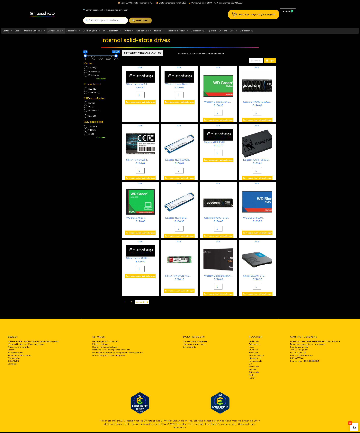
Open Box (94, 92)
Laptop (6, 30)
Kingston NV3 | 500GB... (177, 159)
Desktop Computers (33, 30)
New (92, 89)
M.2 (91, 106)
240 (91, 134)
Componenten (54, 30)
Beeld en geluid (90, 30)
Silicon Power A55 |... (137, 84)
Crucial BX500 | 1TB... (254, 275)
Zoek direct (142, 20)
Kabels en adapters (176, 30)
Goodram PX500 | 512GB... (257, 101)
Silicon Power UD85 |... (138, 258)
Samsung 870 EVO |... (215, 142)
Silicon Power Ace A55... (177, 275)
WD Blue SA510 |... (136, 217)
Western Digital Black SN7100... (220, 275)
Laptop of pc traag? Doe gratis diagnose (256, 14)
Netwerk (158, 30)
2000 (92, 130)
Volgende (140, 302)
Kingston (93, 75)
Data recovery (197, 30)
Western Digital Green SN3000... (221, 101)
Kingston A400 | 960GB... (256, 159)
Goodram (94, 71)
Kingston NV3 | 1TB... (176, 217)
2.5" (91, 103)
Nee (92, 116)
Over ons (223, 30)
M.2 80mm (94, 110)
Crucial (92, 67)
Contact (233, 30)
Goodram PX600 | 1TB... (216, 217)
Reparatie (211, 30)
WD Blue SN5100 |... (253, 217)
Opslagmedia (142, 30)
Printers (127, 30)
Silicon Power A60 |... (137, 159)
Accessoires (71, 30)
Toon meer (101, 78)
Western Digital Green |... (178, 84)
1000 (92, 126)
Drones (18, 30)
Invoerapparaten (110, 30)
